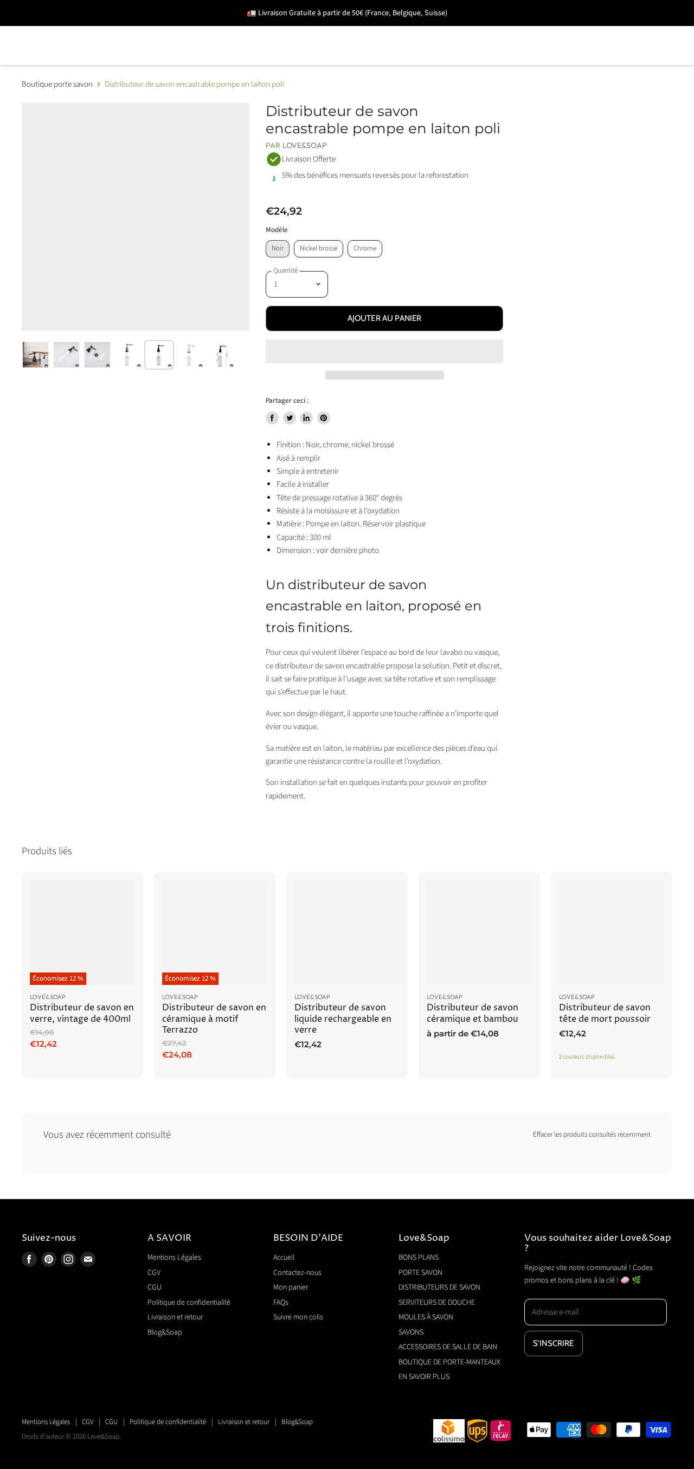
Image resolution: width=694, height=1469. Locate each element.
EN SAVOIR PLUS (395, 61)
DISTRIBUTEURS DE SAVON (249, 30)
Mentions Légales (174, 1257)
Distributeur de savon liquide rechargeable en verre (342, 1019)
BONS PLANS (51, 30)
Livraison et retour (175, 1317)
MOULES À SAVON (506, 30)
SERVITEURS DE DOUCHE (387, 30)
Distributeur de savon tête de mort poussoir (605, 1013)
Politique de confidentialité (188, 1302)
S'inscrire (553, 1343)
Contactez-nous (297, 1272)
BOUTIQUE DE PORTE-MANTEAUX (265, 61)
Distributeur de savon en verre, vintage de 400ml (82, 1013)
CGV (153, 1272)
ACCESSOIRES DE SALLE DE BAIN (95, 61)
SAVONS (588, 30)
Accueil (283, 1257)
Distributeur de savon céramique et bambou (472, 1013)
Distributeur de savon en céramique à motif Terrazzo (214, 1019)
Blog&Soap (164, 1332)
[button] (384, 351)
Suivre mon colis (298, 1317)
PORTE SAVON (135, 30)
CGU (154, 1287)
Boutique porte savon (57, 84)
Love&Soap (304, 145)
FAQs (280, 1302)
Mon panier (290, 1287)
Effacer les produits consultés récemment (592, 1135)
